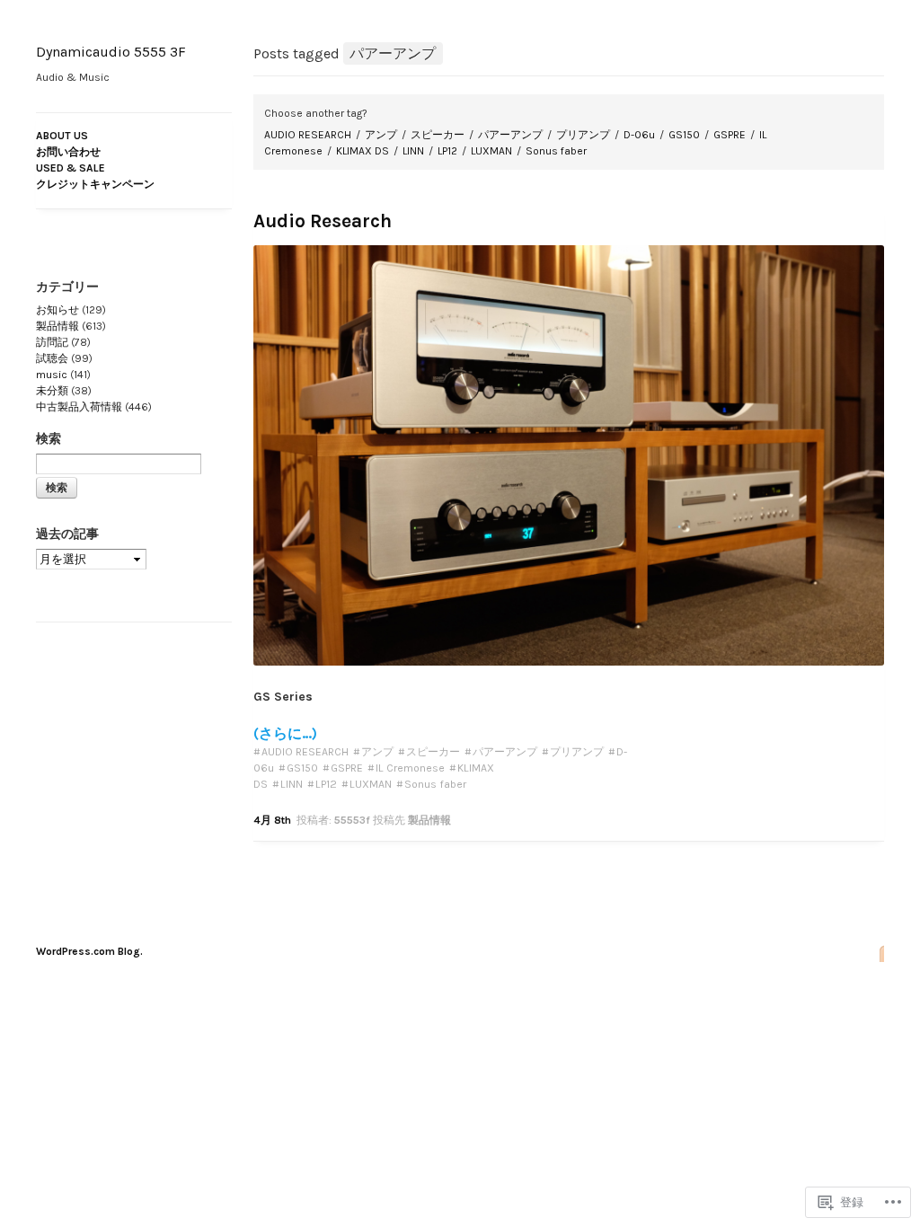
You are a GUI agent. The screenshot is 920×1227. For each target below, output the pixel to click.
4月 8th (272, 820)
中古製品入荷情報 (79, 407)
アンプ (381, 134)
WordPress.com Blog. (89, 951)
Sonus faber (556, 151)
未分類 (52, 390)
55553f (352, 820)
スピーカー (437, 134)
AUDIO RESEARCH (307, 134)
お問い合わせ (68, 152)
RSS (877, 952)
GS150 (684, 134)
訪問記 (52, 342)
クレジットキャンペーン (95, 184)
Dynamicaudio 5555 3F (111, 51)
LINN (413, 151)
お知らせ (57, 310)
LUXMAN (491, 151)
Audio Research (322, 221)
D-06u (639, 134)
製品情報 (429, 820)
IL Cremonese (410, 768)
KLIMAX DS (362, 151)
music (51, 374)
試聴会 (52, 358)
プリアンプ (583, 134)
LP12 (447, 151)
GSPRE (729, 134)
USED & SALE (70, 168)
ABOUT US (62, 135)
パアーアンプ (510, 134)
